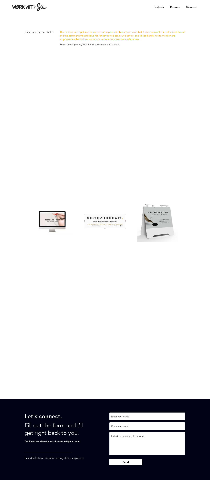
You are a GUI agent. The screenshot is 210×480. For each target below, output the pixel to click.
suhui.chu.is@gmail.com (66, 441)
